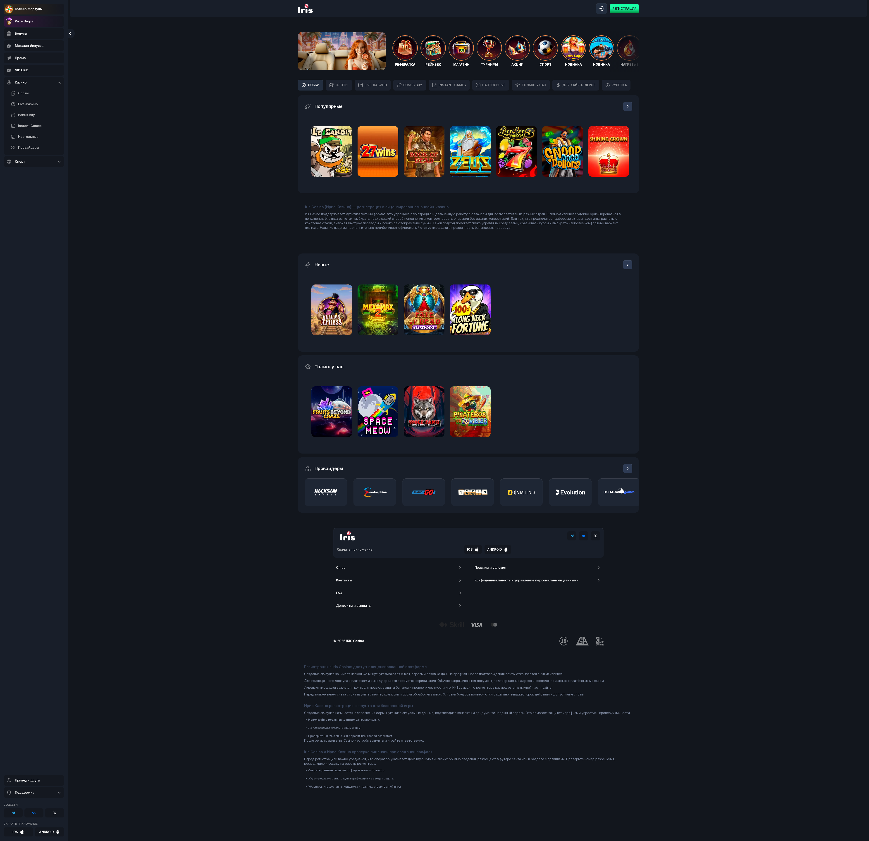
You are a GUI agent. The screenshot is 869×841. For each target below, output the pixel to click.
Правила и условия (490, 567)
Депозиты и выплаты (353, 605)
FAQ (339, 593)
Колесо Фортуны (29, 9)
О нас (340, 567)
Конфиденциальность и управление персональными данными (526, 580)
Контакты (344, 580)
